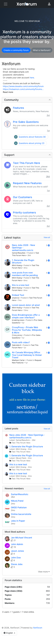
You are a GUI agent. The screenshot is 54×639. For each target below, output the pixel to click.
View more (43, 571)
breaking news (18, 320)
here (32, 77)
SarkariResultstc (18, 253)
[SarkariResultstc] (7, 247)
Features (18, 107)
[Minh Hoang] (7, 262)
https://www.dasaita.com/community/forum (23, 86)
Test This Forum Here (26, 162)
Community (11, 99)
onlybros (15, 298)
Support (9, 154)
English (9, 633)
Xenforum (37, 627)
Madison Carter (18, 360)
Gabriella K (16, 345)
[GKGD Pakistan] (7, 509)
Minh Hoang (17, 265)
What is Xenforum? (42, 50)
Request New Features (27, 183)
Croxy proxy (17, 335)
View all (47, 237)
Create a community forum (16, 50)
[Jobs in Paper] (7, 522)
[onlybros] (7, 297)
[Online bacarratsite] (7, 515)
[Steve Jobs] (7, 565)
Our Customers (22, 197)
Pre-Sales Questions (26, 121)
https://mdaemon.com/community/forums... (23, 89)
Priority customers (24, 212)
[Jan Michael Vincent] (7, 539)
